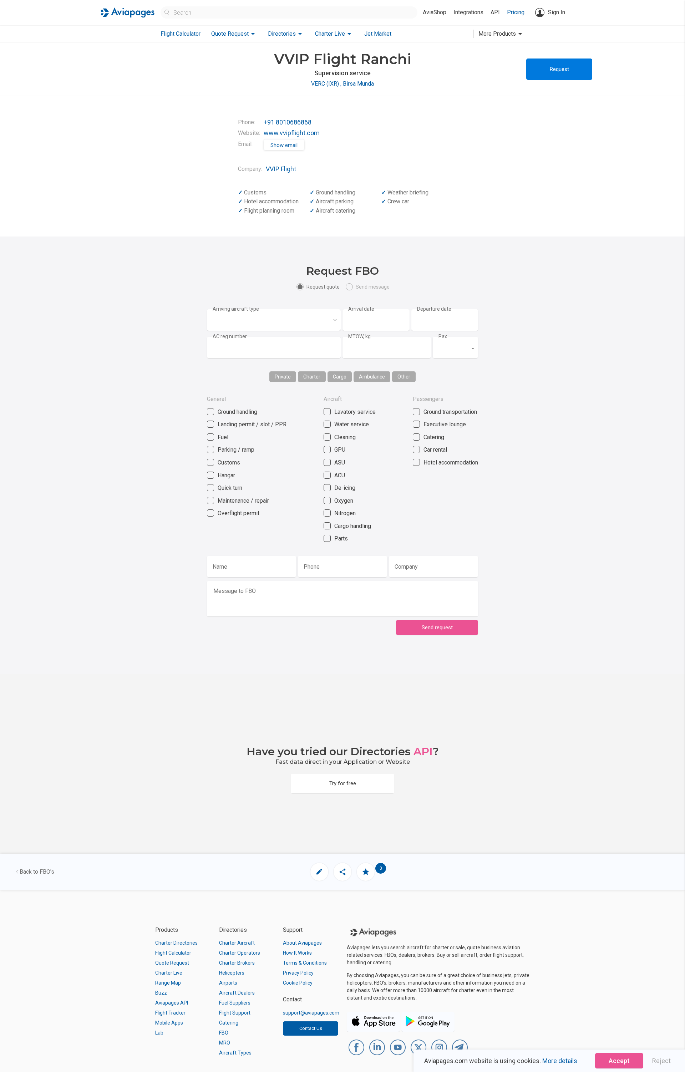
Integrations (468, 12)
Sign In (556, 12)
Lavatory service (355, 411)
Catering (433, 437)
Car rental (435, 449)
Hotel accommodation (450, 462)
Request (559, 69)
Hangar (226, 475)
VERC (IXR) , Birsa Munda (342, 83)
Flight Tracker (170, 1013)
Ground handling (237, 411)
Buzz (161, 993)
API (495, 12)
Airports (228, 983)
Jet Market (377, 33)
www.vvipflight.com (292, 133)
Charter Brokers (237, 963)
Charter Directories (176, 943)
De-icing (344, 487)
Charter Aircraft (237, 943)
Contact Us (310, 1028)
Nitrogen (345, 513)
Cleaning (345, 437)
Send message (373, 287)
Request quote (323, 287)
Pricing (515, 12)
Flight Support (234, 1013)
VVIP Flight (281, 169)
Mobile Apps (169, 1023)
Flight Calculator (181, 33)
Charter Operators (239, 953)
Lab (159, 1033)
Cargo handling (352, 526)
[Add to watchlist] (366, 872)
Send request (437, 627)
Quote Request (172, 963)
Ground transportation (450, 411)
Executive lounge (444, 424)
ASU (339, 462)
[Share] (342, 872)
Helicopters (231, 973)
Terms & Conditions (305, 963)
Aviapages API (171, 1003)
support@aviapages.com (311, 1013)
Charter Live (168, 973)
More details (559, 1061)
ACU (339, 475)
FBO (223, 1033)
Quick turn (230, 487)
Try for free (342, 783)
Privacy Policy (298, 973)
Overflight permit (238, 513)
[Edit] (319, 872)
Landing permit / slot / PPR (252, 424)
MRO (224, 1043)
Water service (351, 424)
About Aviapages (302, 943)
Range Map (168, 983)
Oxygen (343, 500)
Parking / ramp (236, 449)
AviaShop (434, 12)
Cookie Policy (298, 983)
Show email (284, 145)
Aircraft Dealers (237, 993)
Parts (341, 538)
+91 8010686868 (287, 122)
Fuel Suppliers (234, 1003)
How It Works (297, 953)
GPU (339, 449)
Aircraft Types (235, 1053)
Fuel (223, 437)
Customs (229, 462)
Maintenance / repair (243, 500)
